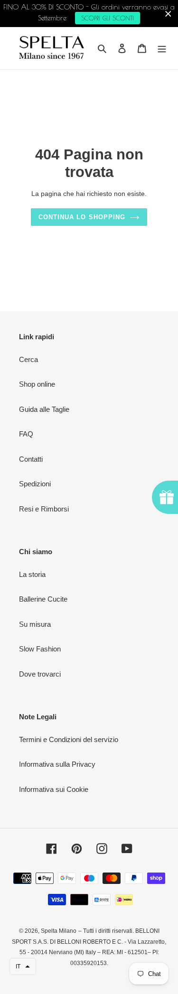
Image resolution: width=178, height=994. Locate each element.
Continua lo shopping (81, 217)
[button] (23, 966)
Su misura (35, 624)
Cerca (28, 359)
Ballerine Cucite (43, 599)
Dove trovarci (40, 674)
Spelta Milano (58, 931)
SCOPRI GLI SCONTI (107, 18)
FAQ (26, 434)
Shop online (37, 384)
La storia (32, 574)
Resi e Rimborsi (44, 509)
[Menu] (162, 48)
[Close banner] (168, 13)
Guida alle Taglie (44, 409)
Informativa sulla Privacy (57, 764)
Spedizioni (35, 484)
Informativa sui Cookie (53, 789)
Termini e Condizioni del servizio (68, 739)
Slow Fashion (40, 649)
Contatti (31, 459)
